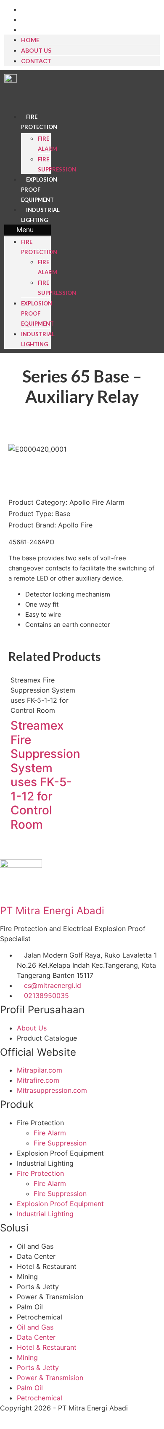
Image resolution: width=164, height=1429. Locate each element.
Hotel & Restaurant (47, 1266)
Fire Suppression (60, 1143)
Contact (36, 30)
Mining (27, 1276)
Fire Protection (40, 1123)
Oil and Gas (35, 1246)
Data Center (36, 1256)
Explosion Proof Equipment (39, 189)
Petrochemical (39, 1317)
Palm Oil (30, 1307)
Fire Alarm (50, 1133)
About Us (36, 20)
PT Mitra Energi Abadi (52, 910)
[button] (27, 230)
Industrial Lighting (45, 1163)
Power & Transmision (50, 1297)
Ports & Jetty (38, 1286)
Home (31, 10)
